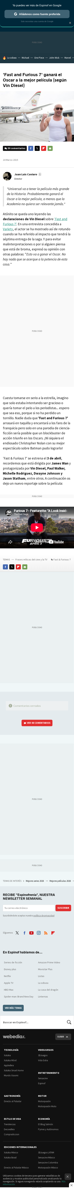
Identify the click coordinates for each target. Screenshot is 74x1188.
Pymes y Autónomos (48, 1129)
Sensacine (43, 1078)
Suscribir (63, 907)
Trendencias (9, 1124)
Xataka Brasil (10, 1157)
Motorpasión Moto (47, 1106)
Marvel (67, 57)
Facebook (30, 148)
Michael (25, 57)
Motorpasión (44, 1101)
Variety (8, 229)
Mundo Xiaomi (11, 1075)
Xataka (7, 1055)
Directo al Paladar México (16, 1167)
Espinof (41, 1083)
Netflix (7, 976)
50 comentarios (16, 148)
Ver (38, 722)
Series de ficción (13, 962)
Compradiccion (11, 1134)
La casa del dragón (48, 989)
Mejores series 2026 (35, 880)
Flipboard (43, 148)
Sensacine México (46, 1157)
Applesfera (9, 1065)
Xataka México (11, 1152)
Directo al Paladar (12, 1101)
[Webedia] (14, 1038)
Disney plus (10, 969)
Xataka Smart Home (14, 1070)
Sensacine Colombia (48, 1162)
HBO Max (8, 989)
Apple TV (8, 982)
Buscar (69, 1022)
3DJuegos (42, 1055)
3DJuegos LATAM (46, 1152)
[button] (27, 174)
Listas (41, 976)
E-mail (50, 148)
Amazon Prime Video (49, 962)
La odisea (12, 57)
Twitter (37, 148)
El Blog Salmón (45, 1124)
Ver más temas (13, 1007)
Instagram (38, 932)
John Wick (54, 57)
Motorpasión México (48, 1167)
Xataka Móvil (10, 1060)
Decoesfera (9, 1129)
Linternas (43, 996)
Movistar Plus (45, 969)
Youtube (31, 932)
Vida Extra (43, 1060)
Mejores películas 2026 (60, 880)
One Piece (39, 57)
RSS (46, 932)
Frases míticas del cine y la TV (31, 559)
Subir (60, 1036)
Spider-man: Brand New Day (18, 996)
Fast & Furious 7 (62, 559)
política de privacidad (43, 915)
